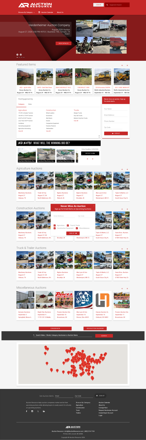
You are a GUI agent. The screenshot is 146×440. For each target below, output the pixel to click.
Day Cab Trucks (78, 115)
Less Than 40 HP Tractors (25, 120)
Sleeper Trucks (78, 113)
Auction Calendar (104, 402)
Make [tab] (30, 104)
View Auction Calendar (95, 328)
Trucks (76, 110)
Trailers (78, 413)
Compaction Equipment (52, 123)
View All (20, 131)
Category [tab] (21, 104)
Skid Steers (49, 118)
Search (104, 336)
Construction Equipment (65, 228)
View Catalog (63, 43)
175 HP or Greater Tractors (25, 113)
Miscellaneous (84, 228)
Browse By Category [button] (25, 12)
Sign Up (71, 233)
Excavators (49, 115)
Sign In (98, 5)
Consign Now (55, 328)
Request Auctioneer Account (108, 410)
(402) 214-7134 (89, 431)
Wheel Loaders (50, 113)
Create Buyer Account (106, 413)
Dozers (48, 120)
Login (100, 415)
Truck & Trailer (75, 225)
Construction (51, 110)
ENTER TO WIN (90, 153)
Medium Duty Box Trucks (81, 118)
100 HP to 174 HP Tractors (25, 115)
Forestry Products (51, 126)
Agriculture (60, 225)
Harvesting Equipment (24, 126)
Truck (78, 410)
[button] (17, 55)
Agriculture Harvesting (24, 128)
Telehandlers (49, 128)
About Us (60, 12)
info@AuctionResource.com (74, 431)
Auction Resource (57, 431)
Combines (21, 123)
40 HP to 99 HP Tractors (24, 118)
